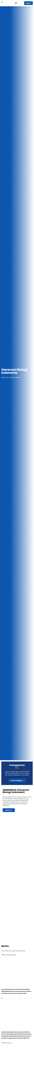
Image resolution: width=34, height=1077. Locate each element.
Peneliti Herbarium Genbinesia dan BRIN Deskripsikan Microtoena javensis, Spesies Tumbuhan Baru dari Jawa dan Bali (16, 991)
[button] (16, 3)
